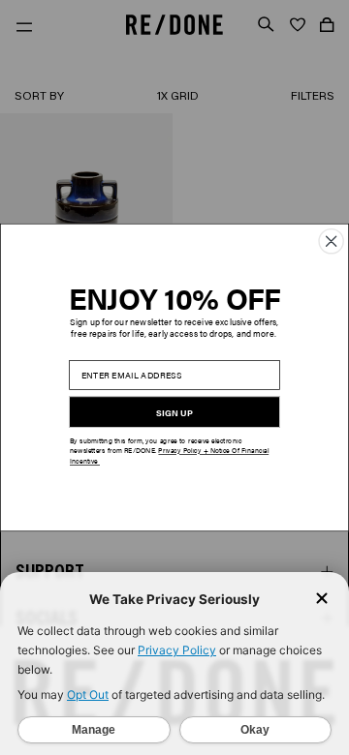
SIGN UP (174, 412)
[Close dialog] (331, 241)
